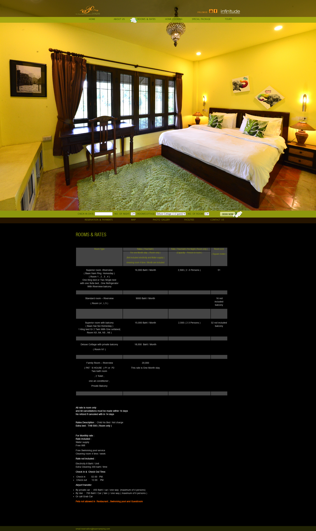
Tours (228, 19)
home (92, 19)
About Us (119, 19)
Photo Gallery (161, 219)
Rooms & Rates (146, 19)
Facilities (189, 219)
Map (133, 219)
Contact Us (217, 219)
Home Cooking (173, 19)
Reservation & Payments (99, 219)
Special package (201, 19)
